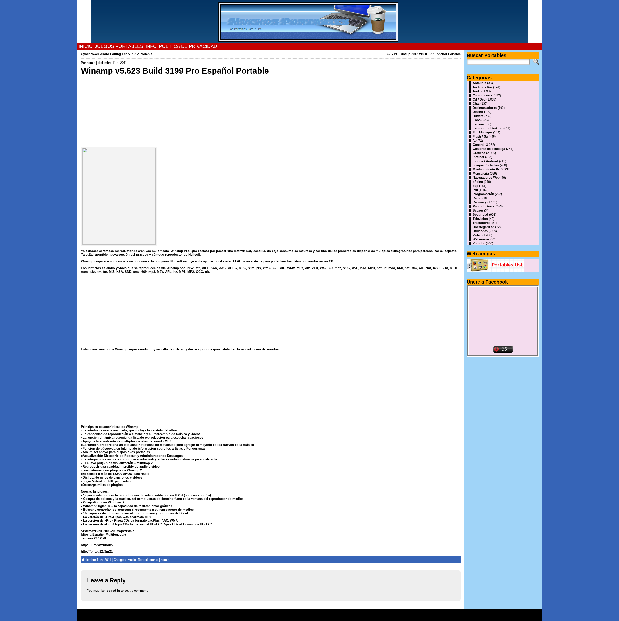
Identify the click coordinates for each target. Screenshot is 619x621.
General (478, 145)
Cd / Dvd (479, 99)
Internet (478, 157)
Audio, (133, 560)
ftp (475, 140)
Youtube (479, 243)
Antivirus (479, 83)
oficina (478, 182)
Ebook (477, 120)
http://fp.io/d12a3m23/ (97, 551)
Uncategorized (483, 227)
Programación (483, 194)
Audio (477, 91)
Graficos (479, 153)
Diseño (478, 112)
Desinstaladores (485, 108)
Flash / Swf (481, 136)
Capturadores (483, 95)
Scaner (478, 210)
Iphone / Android (485, 161)
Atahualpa (326, 617)
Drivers (478, 116)
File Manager (482, 132)
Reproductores (148, 560)
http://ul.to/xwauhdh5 (97, 545)
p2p (475, 186)
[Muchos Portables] (309, 21)
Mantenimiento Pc (486, 169)
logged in (113, 590)
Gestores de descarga (489, 149)
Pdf (475, 190)
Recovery (479, 202)
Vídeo (477, 235)
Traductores (481, 223)
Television (480, 219)
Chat (476, 103)
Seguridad (480, 214)
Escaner (479, 124)
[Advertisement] (226, 109)
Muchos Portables (307, 613)
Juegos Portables (486, 165)
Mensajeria (481, 173)
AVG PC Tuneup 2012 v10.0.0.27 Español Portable (423, 54)
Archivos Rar (482, 87)
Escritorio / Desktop (487, 128)
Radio (477, 198)
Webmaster (481, 239)
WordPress (309, 617)
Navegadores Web (486, 177)
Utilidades (480, 231)
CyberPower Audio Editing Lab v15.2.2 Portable (116, 54)
